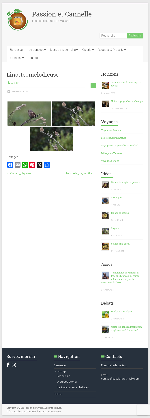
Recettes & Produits (110, 49)
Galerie (86, 49)
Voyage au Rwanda (111, 130)
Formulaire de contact (114, 365)
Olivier (15, 83)
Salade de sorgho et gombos (125, 182)
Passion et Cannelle (62, 14)
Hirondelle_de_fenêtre (80, 173)
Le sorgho (116, 197)
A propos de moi (67, 381)
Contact (33, 58)
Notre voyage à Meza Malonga (127, 101)
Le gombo (116, 228)
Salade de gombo (120, 212)
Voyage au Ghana (110, 160)
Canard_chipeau (19, 173)
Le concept (36, 49)
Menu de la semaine (63, 49)
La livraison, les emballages (73, 387)
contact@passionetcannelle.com (120, 378)
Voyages (15, 58)
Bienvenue (16, 49)
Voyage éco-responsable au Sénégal (119, 145)
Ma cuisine (63, 376)
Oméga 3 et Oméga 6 (121, 311)
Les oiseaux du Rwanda (113, 137)
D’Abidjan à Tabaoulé (111, 153)
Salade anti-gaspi (120, 243)
